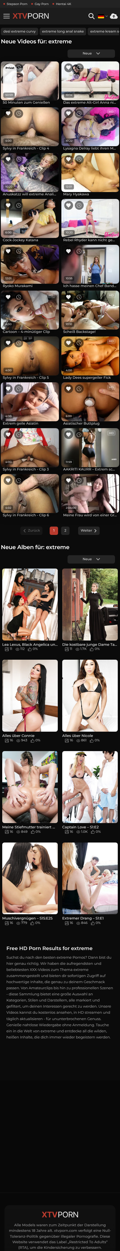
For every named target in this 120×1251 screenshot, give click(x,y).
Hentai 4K (63, 4)
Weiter (86, 531)
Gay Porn (42, 4)
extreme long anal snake (63, 31)
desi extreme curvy (19, 31)
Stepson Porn (17, 4)
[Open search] (91, 16)
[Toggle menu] (6, 16)
